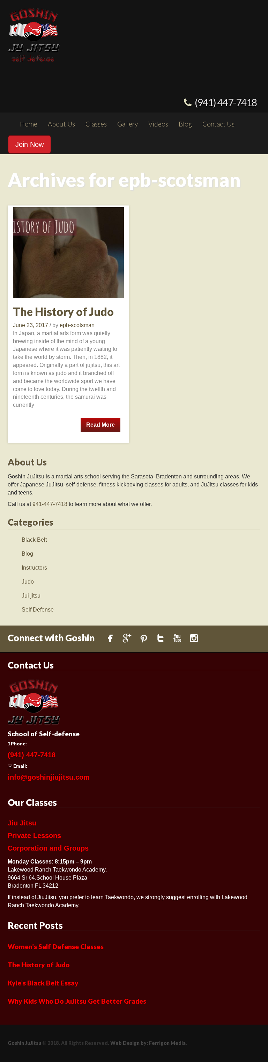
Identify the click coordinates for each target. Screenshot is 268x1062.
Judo (28, 582)
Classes (96, 124)
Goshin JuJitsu (24, 1043)
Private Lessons (34, 835)
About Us (61, 124)
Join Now (29, 144)
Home (28, 124)
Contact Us (218, 124)
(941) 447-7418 (226, 102)
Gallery (127, 124)
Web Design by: (129, 1043)
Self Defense (38, 610)
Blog (185, 124)
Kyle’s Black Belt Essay (43, 983)
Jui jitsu (31, 596)
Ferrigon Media (167, 1043)
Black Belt (34, 540)
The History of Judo (63, 311)
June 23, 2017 (31, 325)
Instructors (34, 568)
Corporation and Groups (48, 848)
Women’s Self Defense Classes (56, 946)
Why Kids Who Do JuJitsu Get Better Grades (77, 1001)
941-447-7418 (49, 504)
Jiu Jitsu (22, 823)
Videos (158, 124)
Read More (100, 425)
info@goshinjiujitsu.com (49, 777)
